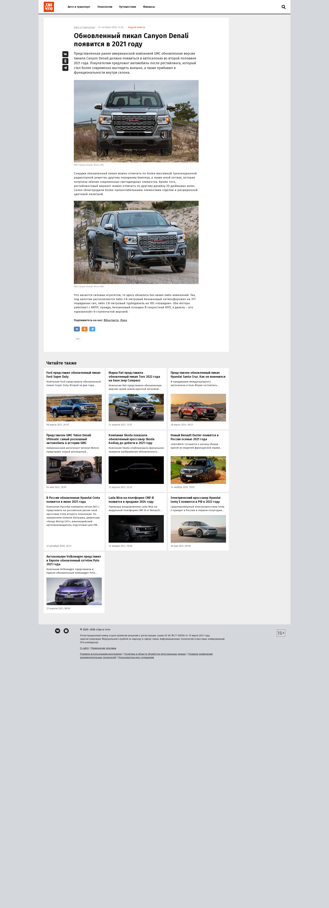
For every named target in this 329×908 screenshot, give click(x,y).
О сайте (84, 648)
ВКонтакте (111, 320)
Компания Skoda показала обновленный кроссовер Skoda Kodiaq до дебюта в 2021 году (131, 439)
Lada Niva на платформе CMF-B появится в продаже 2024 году (131, 500)
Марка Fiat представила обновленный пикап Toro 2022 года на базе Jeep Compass (134, 376)
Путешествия (127, 6)
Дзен (123, 320)
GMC (78, 339)
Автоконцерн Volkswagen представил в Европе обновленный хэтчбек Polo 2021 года (73, 560)
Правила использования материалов (101, 654)
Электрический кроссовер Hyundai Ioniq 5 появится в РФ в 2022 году (196, 500)
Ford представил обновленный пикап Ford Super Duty (73, 375)
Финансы (149, 6)
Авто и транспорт (79, 6)
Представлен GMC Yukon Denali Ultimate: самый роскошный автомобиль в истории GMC (68, 439)
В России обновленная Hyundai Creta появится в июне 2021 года (73, 500)
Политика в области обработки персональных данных (155, 654)
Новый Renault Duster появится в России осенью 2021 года (195, 437)
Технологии (104, 6)
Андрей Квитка (136, 27)
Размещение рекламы (103, 648)
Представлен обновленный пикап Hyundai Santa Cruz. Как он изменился (198, 375)
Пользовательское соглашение (136, 657)
